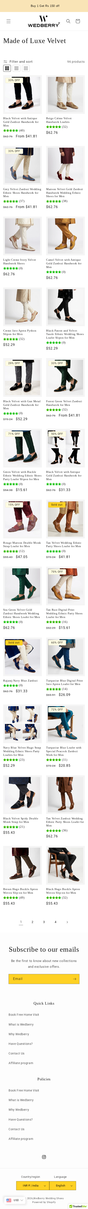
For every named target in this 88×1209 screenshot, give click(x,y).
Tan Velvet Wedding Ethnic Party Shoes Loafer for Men (64, 544)
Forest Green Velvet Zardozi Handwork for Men (64, 403)
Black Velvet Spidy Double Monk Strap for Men (20, 820)
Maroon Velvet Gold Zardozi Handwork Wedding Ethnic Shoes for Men (64, 193)
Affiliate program (21, 1063)
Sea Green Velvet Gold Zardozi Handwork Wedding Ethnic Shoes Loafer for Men (21, 613)
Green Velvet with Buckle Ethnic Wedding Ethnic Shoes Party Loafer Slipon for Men (22, 475)
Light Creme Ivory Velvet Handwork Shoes (19, 261)
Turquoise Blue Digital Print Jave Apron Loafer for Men (64, 682)
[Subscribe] (74, 979)
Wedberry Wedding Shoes (48, 1198)
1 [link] (21, 922)
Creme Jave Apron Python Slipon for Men (19, 332)
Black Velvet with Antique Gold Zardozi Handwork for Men (21, 122)
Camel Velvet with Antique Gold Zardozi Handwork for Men (64, 263)
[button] (8, 21)
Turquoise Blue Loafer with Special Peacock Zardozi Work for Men (64, 751)
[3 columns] (7, 68)
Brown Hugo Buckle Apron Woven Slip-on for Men (20, 890)
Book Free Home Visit (24, 1014)
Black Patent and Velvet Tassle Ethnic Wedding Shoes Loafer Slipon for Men (65, 334)
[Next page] (67, 922)
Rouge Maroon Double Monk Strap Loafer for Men (22, 544)
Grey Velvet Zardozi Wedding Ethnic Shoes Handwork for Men (22, 193)
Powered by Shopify (44, 1202)
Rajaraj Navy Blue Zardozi (20, 680)
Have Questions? (21, 1043)
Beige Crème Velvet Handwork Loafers (59, 120)
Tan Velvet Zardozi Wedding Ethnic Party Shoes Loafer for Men (65, 822)
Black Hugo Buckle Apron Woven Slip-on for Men (63, 890)
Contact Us (17, 1053)
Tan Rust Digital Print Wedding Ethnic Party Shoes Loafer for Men (64, 613)
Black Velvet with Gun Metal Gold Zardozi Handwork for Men (22, 405)
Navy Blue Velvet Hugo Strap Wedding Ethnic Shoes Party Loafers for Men (22, 751)
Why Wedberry (19, 1034)
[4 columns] (16, 68)
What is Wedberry (21, 1024)
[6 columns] (26, 68)
